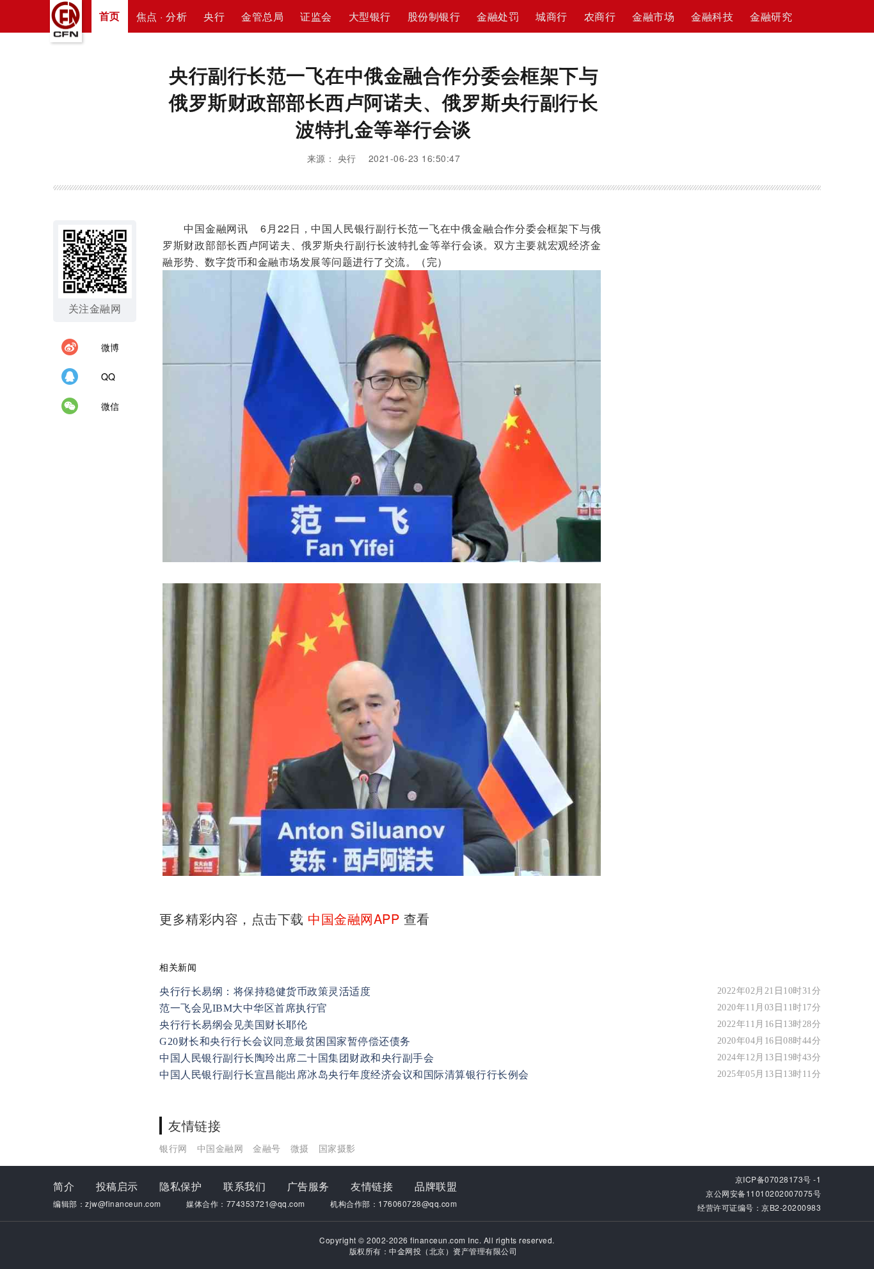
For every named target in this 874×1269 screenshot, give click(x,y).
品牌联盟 (436, 1186)
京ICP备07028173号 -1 (778, 1179)
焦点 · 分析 (161, 16)
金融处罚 (498, 16)
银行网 (173, 1148)
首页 (109, 15)
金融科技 (712, 16)
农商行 (600, 16)
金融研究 (771, 16)
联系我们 (244, 1186)
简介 (63, 1186)
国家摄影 (337, 1148)
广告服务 (308, 1186)
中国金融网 (220, 1148)
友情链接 (372, 1186)
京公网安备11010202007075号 (763, 1193)
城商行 (552, 16)
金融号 (267, 1148)
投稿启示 (117, 1186)
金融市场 (653, 16)
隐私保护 (180, 1186)
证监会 (316, 16)
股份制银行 (434, 16)
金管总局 (262, 16)
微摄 (299, 1148)
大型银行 (370, 16)
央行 (214, 16)
